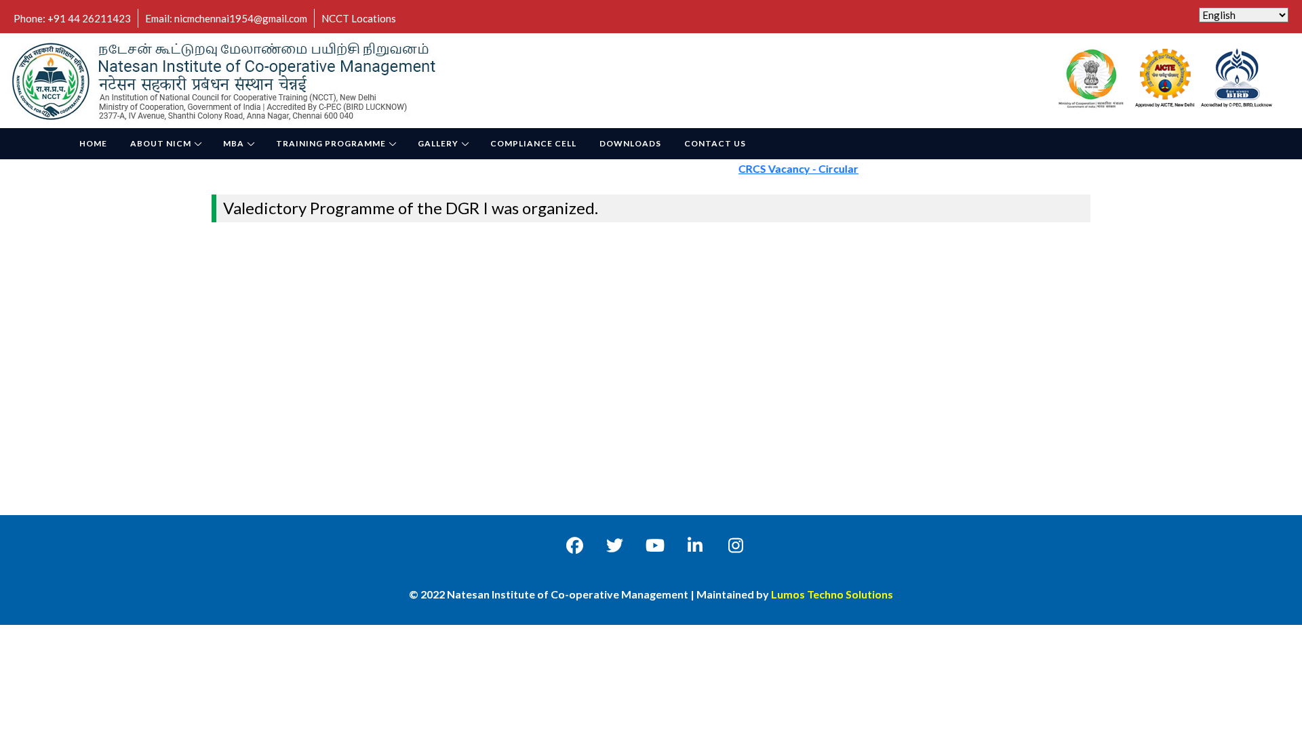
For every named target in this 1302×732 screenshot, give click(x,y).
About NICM (160, 143)
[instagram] (735, 545)
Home (93, 143)
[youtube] (655, 545)
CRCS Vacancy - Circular (785, 168)
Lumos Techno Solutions (832, 594)
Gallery (438, 143)
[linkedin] (695, 545)
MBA (233, 143)
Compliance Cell (533, 143)
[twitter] (614, 545)
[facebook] (574, 545)
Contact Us (715, 143)
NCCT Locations (358, 18)
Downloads (630, 143)
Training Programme (331, 143)
